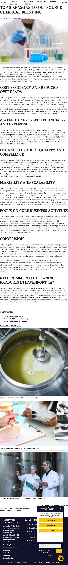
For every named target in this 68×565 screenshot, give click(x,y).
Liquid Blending (34, 528)
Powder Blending (35, 525)
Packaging (41, 2)
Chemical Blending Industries (15, 316)
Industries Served (28, 3)
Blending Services (14, 3)
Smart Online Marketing (47, 551)
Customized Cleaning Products (15, 321)
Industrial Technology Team (11, 18)
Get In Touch (33, 544)
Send (58, 551)
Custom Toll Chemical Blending (16, 319)
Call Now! (51, 530)
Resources (52, 2)
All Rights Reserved (46, 562)
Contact (63, 3)
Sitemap (57, 562)
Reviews (31, 540)
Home (3, 3)
